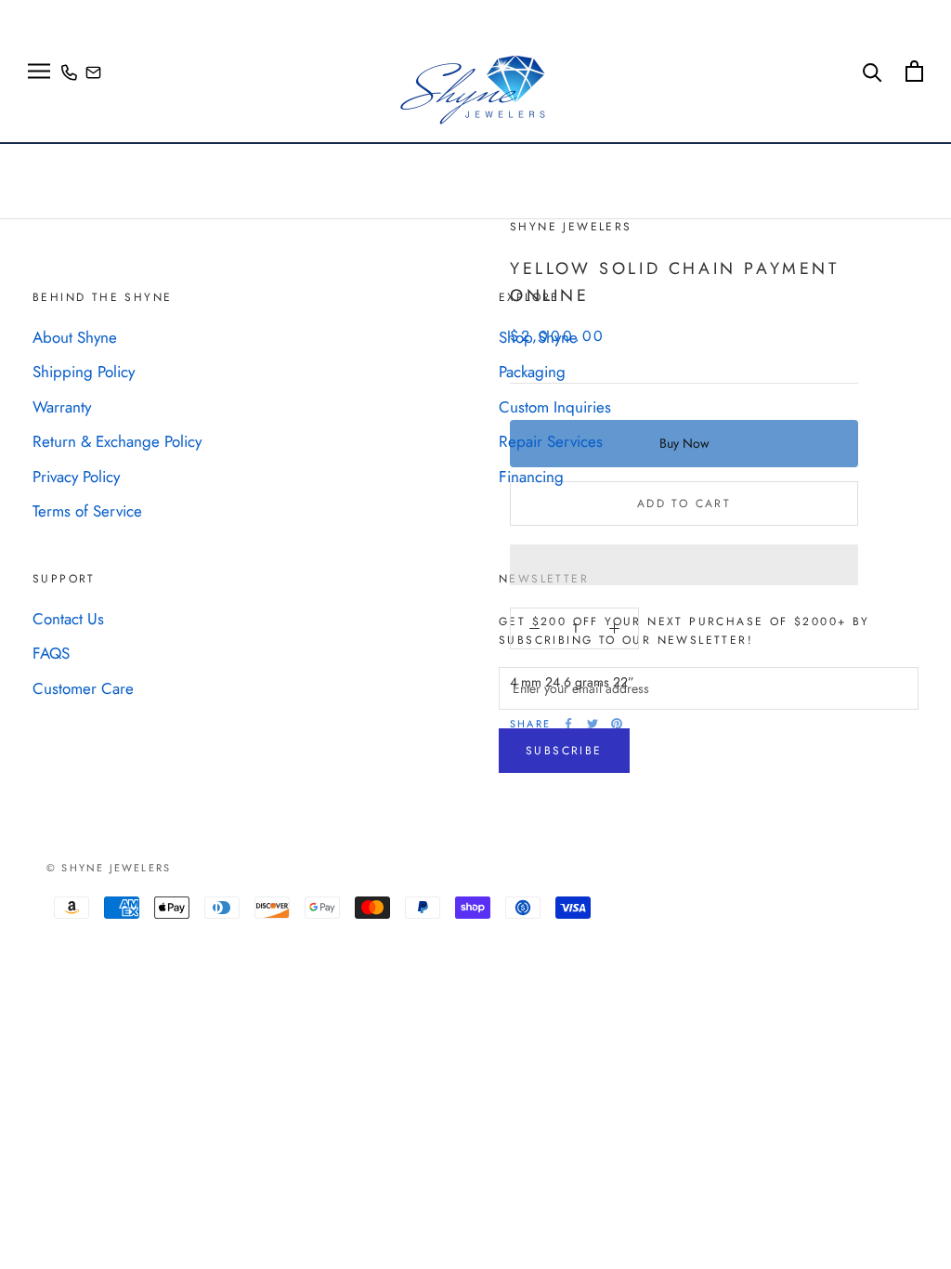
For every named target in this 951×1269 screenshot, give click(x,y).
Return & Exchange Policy (117, 441)
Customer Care (83, 688)
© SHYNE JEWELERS (108, 867)
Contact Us (68, 619)
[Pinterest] (616, 723)
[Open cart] (914, 71)
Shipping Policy (84, 371)
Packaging (532, 371)
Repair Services (551, 441)
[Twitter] (592, 723)
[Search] (872, 71)
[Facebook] (568, 723)
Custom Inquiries (555, 407)
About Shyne (75, 337)
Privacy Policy (76, 476)
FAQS (51, 653)
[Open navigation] (39, 71)
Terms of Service (87, 511)
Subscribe (564, 750)
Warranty (62, 407)
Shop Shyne (538, 337)
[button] (684, 564)
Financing (531, 476)
